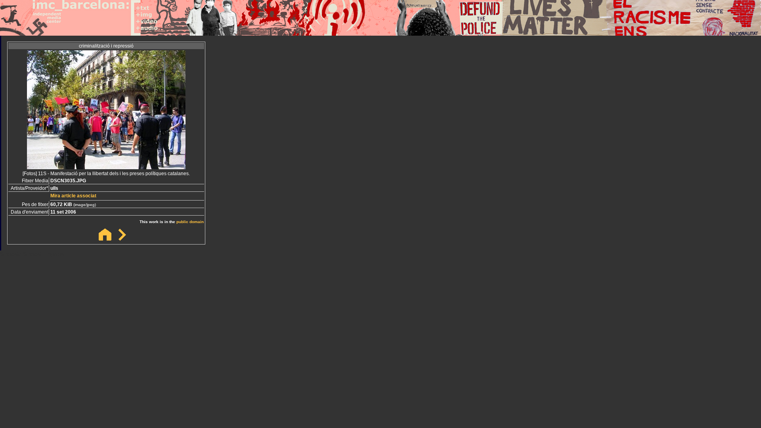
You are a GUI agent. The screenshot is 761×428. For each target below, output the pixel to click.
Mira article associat (73, 196)
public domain (190, 222)
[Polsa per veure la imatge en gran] (106, 167)
